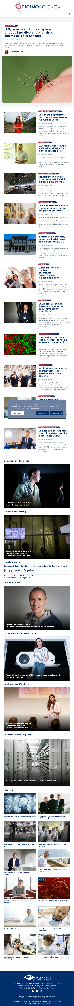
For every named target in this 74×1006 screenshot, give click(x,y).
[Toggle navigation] (37, 14)
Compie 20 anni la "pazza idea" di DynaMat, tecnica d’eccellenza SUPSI (52, 433)
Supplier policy (45, 1003)
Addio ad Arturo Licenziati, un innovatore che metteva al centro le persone (53, 372)
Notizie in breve (12, 562)
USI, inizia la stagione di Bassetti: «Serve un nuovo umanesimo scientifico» (50, 308)
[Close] (63, 402)
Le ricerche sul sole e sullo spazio (20, 633)
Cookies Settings (17, 413)
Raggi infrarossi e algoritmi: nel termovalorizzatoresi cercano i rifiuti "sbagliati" (19, 553)
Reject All (42, 413)
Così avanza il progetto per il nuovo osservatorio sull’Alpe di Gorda (52, 117)
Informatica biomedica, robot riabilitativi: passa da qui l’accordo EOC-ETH (52, 239)
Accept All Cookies (56, 413)
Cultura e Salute (12, 583)
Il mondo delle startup (15, 512)
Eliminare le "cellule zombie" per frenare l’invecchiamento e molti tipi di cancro (50, 272)
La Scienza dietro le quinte (17, 735)
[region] (37, 409)
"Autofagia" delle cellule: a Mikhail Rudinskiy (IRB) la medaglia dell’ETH (52, 148)
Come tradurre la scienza (16, 461)
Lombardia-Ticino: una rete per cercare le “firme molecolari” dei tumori (52, 340)
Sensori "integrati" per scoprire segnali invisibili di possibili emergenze (52, 179)
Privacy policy (36, 1003)
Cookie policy (28, 1003)
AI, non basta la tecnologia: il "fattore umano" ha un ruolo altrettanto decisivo (19, 726)
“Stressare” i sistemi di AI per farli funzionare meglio (18, 504)
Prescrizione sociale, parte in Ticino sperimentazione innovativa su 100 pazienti (30, 626)
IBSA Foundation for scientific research (48, 983)
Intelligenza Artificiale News (18, 684)
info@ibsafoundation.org (45, 988)
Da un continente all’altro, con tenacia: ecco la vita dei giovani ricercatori (53, 208)
